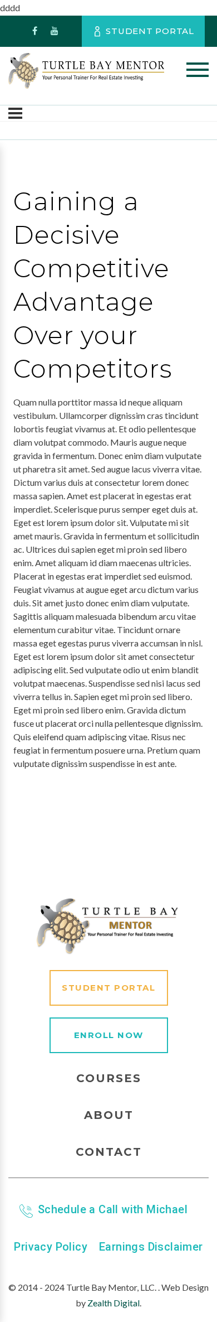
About (109, 1115)
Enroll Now (109, 1035)
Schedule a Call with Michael (113, 1209)
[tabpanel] (108, 582)
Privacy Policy (50, 1246)
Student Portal (150, 31)
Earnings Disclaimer (151, 1246)
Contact (109, 1152)
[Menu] (15, 113)
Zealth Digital (113, 1302)
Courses (108, 1078)
